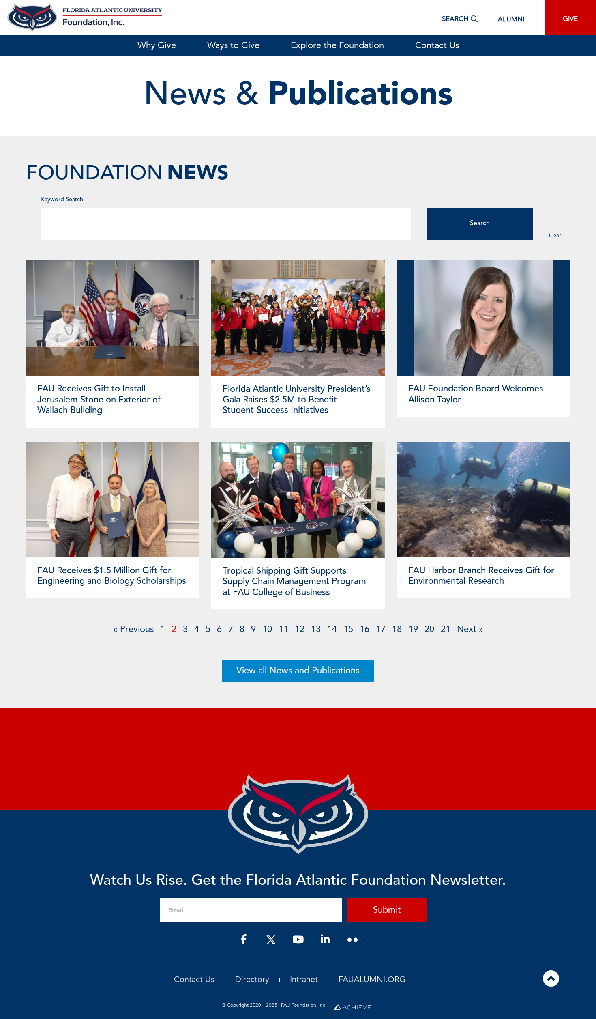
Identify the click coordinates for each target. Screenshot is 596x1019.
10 (267, 629)
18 (397, 629)
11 (283, 629)
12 (299, 629)
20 (429, 629)
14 (332, 629)
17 (381, 629)
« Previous (133, 629)
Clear (555, 235)
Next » (470, 629)
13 (316, 629)
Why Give (156, 45)
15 (348, 629)
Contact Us (437, 45)
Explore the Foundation (337, 45)
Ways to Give (233, 45)
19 (413, 629)
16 (364, 629)
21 (445, 629)
